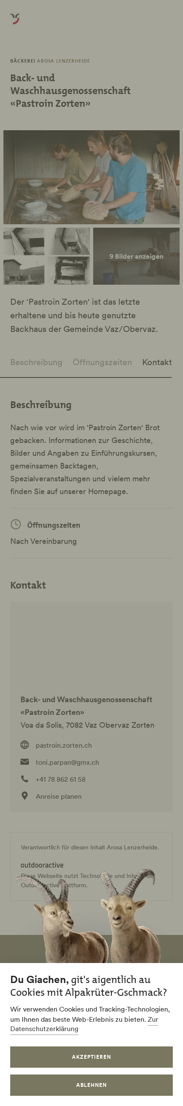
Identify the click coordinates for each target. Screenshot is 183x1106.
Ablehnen (91, 1085)
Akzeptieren (91, 1057)
